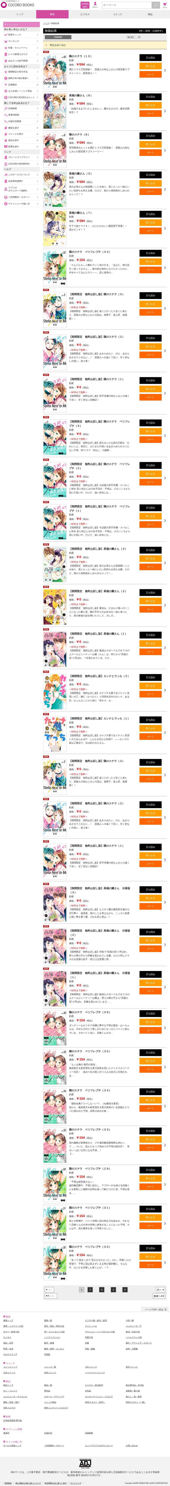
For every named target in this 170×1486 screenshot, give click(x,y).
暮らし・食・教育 (134, 1396)
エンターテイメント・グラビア (99, 1396)
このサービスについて (19, 174)
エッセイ (7, 1337)
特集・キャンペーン (18, 48)
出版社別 (48, 1433)
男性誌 (47, 1391)
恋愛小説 (89, 1337)
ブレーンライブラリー (19, 157)
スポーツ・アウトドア (54, 1396)
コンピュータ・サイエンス (15, 1396)
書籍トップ (8, 1320)
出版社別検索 (14, 121)
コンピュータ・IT (133, 1326)
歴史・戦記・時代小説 (54, 1326)
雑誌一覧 (48, 1385)
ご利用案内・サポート (19, 197)
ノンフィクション (52, 1337)
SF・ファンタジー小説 (54, 1332)
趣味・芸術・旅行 (11, 1402)
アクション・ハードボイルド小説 (100, 1332)
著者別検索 (13, 115)
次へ (159, 1289)
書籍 (52, 14)
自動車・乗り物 (133, 1391)
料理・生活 (8, 1349)
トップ (19, 14)
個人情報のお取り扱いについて (28, 1483)
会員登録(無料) (15, 181)
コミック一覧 (50, 1367)
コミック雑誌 (50, 1402)
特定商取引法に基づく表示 (56, 1483)
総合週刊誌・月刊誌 (135, 1385)
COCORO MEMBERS (19, 164)
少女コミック (9, 1372)
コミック (117, 14)
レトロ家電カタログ (18, 54)
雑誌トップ (8, 1385)
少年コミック (91, 1367)
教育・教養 (49, 1343)
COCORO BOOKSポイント (21, 97)
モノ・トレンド (10, 1391)
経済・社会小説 (133, 1332)
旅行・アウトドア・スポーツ (139, 1343)
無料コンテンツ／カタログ (56, 1408)
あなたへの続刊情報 (18, 60)
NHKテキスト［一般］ (136, 1402)
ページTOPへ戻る (154, 1309)
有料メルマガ (9, 1408)
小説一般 (130, 1320)
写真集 (47, 1354)
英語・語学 (8, 1343)
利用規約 (8, 1483)
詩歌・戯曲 (90, 1349)
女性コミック (50, 1372)
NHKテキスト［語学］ (95, 1402)
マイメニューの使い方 (19, 203)
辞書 (87, 1343)
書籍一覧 (48, 1320)
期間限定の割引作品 (18, 72)
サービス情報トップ (12, 1445)
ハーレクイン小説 (134, 1337)
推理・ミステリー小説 (13, 1326)
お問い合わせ (132, 1445)
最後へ (157, 1296)
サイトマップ (75, 1483)
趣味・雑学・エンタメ (54, 1349)
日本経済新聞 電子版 (12, 1420)
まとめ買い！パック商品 (20, 91)
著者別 (6, 1433)
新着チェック (14, 34)
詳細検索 (12, 108)
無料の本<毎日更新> (18, 78)
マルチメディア (10, 1354)
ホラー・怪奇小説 (11, 1332)
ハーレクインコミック (95, 1372)
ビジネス (85, 14)
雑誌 (150, 14)
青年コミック (132, 1367)
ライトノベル (91, 1326)
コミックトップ (10, 1367)
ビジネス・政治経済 (94, 1385)
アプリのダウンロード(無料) (17, 189)
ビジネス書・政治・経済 (96, 1320)
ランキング (13, 41)
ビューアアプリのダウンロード (99, 1445)
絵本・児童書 (132, 1349)
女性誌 (88, 1391)
